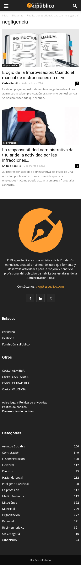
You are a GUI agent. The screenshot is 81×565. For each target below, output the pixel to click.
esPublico (8, 332)
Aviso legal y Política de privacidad (24, 402)
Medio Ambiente (13, 496)
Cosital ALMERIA (13, 371)
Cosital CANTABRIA (15, 377)
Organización (10, 65)
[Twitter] (51, 298)
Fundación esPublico (16, 344)
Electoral (8, 465)
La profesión (10, 142)
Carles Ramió (10, 83)
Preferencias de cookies (18, 411)
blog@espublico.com (50, 286)
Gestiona (8, 338)
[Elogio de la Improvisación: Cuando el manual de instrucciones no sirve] (40, 48)
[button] (75, 5)
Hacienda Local (12, 477)
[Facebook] (30, 298)
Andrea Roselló (11, 165)
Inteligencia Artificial (15, 484)
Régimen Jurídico (13, 527)
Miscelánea (9, 502)
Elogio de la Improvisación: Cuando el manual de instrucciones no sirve (38, 75)
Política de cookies (14, 407)
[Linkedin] (40, 298)
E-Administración (13, 459)
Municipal (8, 509)
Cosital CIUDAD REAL (16, 383)
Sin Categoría (11, 534)
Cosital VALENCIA (14, 389)
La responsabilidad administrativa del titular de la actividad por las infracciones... (38, 155)
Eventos (7, 471)
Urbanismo (9, 540)
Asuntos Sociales (13, 446)
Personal (8, 521)
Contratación (11, 452)
